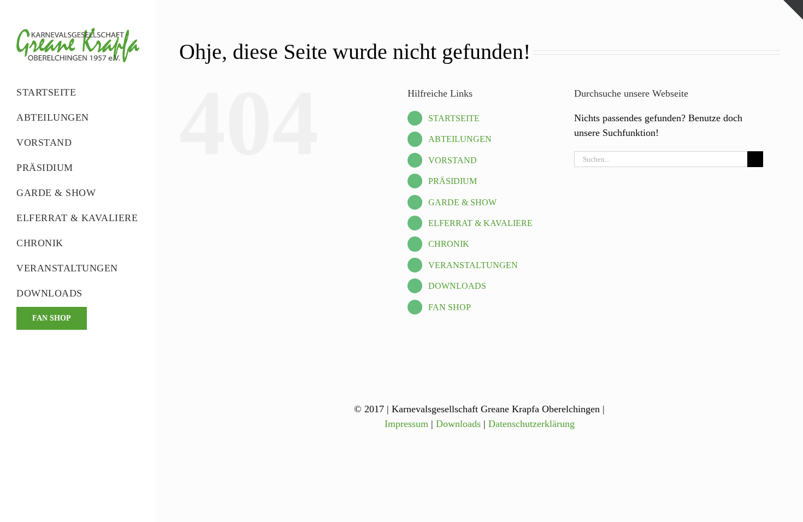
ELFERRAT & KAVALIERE (480, 223)
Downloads (458, 423)
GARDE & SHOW (462, 202)
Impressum (406, 423)
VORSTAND (452, 160)
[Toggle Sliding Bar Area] (793, 10)
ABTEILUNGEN (460, 139)
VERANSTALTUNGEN (473, 265)
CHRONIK (448, 243)
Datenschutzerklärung (531, 423)
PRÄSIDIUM (452, 181)
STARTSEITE (454, 118)
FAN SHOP (449, 307)
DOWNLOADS (457, 285)
